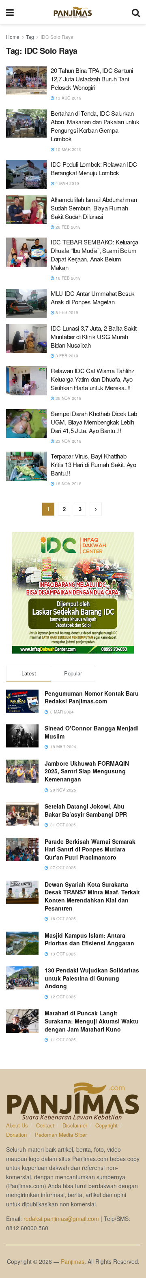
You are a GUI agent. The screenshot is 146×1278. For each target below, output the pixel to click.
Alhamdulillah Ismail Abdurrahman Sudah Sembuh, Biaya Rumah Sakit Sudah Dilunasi (94, 208)
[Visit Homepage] (73, 12)
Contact (45, 1125)
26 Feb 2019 (67, 227)
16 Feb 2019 (67, 278)
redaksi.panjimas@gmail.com (61, 1218)
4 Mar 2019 (66, 183)
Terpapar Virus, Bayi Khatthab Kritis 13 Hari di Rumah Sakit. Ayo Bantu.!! (93, 464)
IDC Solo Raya (57, 36)
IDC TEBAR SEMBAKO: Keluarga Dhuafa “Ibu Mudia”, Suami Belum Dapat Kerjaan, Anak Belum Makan (94, 255)
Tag (30, 36)
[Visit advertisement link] (73, 593)
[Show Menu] (10, 12)
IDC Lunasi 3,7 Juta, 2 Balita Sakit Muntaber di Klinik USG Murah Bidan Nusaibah (94, 336)
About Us (17, 1125)
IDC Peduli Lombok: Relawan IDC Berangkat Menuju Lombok (94, 168)
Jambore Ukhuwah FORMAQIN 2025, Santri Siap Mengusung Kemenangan (87, 771)
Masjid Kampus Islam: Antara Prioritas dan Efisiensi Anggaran (89, 939)
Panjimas (72, 1261)
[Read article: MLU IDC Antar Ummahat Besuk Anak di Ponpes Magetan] (26, 303)
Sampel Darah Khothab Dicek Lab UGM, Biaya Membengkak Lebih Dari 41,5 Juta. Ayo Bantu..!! (94, 422)
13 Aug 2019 (68, 98)
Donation (16, 1134)
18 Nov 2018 (68, 483)
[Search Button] (136, 12)
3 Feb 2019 (66, 356)
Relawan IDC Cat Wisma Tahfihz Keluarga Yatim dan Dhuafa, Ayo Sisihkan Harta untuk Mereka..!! (92, 379)
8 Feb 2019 (66, 312)
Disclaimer (74, 1125)
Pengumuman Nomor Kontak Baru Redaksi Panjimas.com (92, 697)
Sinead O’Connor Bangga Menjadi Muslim (92, 732)
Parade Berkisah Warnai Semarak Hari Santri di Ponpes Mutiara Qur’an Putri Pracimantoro (90, 849)
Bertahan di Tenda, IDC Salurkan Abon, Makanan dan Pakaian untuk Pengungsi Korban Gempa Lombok (95, 126)
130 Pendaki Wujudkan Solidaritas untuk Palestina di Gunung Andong (92, 978)
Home (12, 36)
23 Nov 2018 (68, 441)
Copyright (106, 1125)
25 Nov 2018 (68, 398)
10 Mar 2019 (68, 149)
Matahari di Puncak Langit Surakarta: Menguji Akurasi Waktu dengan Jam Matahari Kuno (92, 1021)
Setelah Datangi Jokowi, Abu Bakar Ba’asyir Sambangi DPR (86, 810)
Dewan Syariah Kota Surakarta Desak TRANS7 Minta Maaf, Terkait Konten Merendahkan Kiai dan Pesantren (92, 896)
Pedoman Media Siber (61, 1134)
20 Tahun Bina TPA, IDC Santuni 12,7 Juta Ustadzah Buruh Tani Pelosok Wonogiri (92, 78)
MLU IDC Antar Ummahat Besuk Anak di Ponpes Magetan (93, 297)
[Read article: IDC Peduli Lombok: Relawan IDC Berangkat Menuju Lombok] (26, 174)
